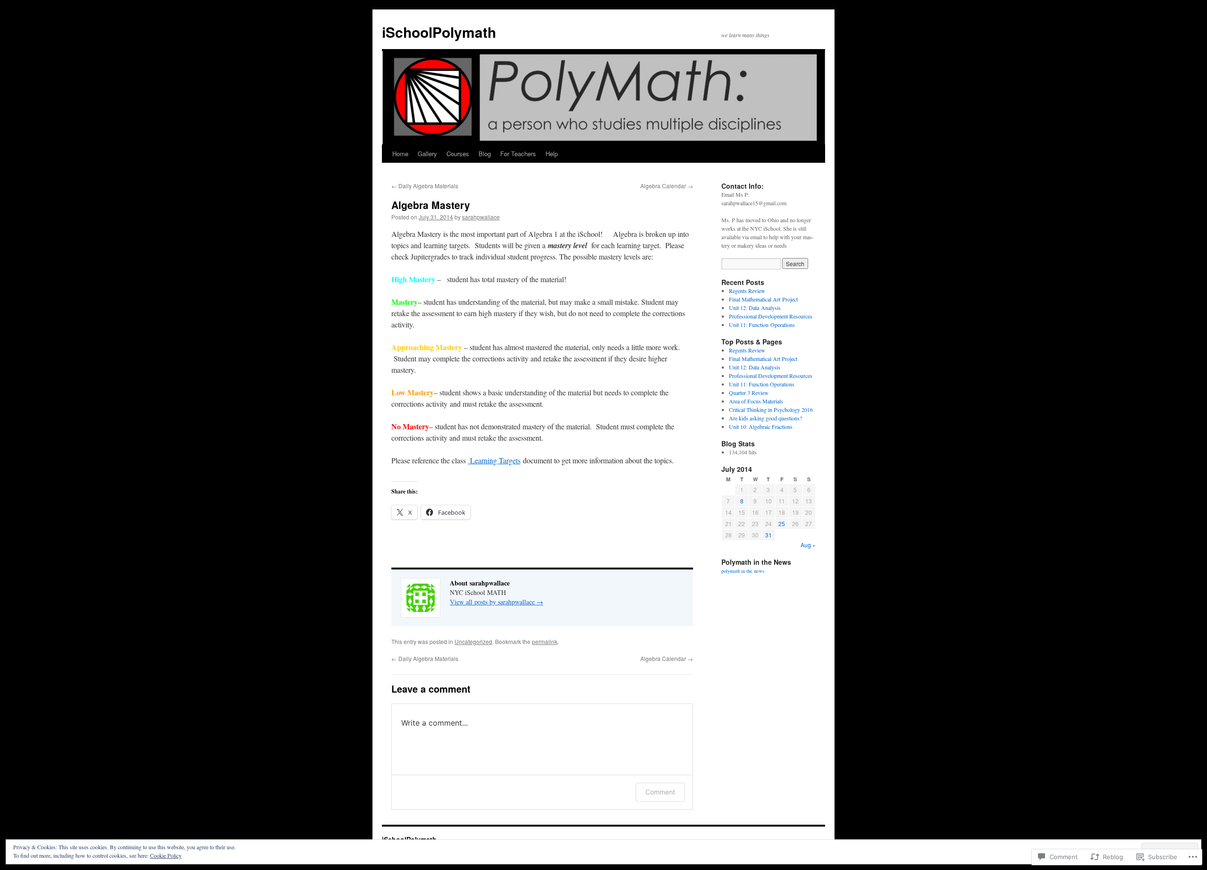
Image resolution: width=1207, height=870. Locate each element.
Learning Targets (494, 460)
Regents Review (747, 290)
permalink (544, 641)
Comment (660, 792)
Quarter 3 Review (749, 392)
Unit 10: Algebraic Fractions (761, 426)
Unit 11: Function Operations (762, 324)
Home (400, 153)
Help (552, 153)
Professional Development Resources (770, 316)
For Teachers (518, 153)
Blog (485, 153)
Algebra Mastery (430, 205)
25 (781, 523)
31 (768, 535)
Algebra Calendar (666, 186)
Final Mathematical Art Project (763, 299)
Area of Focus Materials (756, 401)
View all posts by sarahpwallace (496, 601)
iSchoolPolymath (439, 32)
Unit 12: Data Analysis (755, 307)
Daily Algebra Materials (424, 186)
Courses (457, 153)
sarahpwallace (481, 217)
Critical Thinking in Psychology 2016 (771, 409)
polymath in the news (742, 571)
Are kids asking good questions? (765, 418)
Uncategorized (473, 641)
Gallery (427, 153)
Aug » (808, 545)
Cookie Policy (166, 855)
